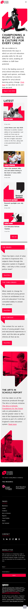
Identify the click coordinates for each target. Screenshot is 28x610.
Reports (4, 516)
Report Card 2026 (9, 91)
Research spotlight (11, 200)
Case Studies (5, 518)
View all (14, 237)
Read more (12, 424)
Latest (4, 508)
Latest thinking (9, 165)
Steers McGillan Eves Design (16, 601)
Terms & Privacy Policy (18, 598)
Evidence (4, 511)
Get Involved (5, 523)
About (3, 521)
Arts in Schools (6, 513)
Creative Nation (10, 599)
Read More (7, 275)
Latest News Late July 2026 (13, 128)
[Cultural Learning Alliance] (5, 2)
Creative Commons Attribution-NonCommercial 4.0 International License (11, 593)
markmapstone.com (20, 599)
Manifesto (5, 506)
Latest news (8, 119)
